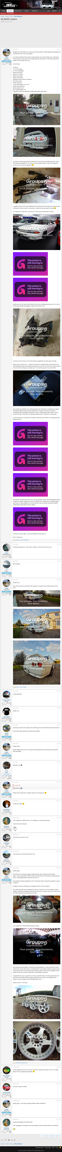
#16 (59, 1067)
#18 (59, 1100)
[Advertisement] (31, 34)
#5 (59, 691)
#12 (59, 817)
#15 (59, 868)
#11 (59, 800)
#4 (59, 579)
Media (26, 11)
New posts (3, 13)
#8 (59, 743)
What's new (18, 11)
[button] (22, 10)
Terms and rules (39, 1147)
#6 (59, 708)
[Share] (57, 49)
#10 (59, 782)
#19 (59, 1119)
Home (3, 11)
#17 (59, 1083)
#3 (59, 561)
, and (22, 540)
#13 (59, 834)
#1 (59, 49)
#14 (59, 851)
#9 (59, 762)
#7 (59, 725)
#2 (59, 544)
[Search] (59, 10)
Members (34, 11)
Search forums (10, 13)
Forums (10, 11)
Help (53, 1147)
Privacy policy (47, 1147)
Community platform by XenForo (31, 1150)
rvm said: (16, 785)
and (21, 1062)
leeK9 (3, 21)
